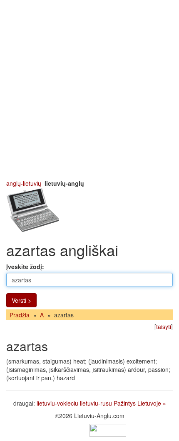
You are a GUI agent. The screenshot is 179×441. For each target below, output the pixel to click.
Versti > (21, 300)
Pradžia (20, 315)
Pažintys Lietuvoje (137, 403)
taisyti (163, 326)
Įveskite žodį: (25, 266)
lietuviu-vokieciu (57, 403)
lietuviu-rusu (96, 403)
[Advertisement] (89, 89)
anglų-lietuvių (23, 183)
